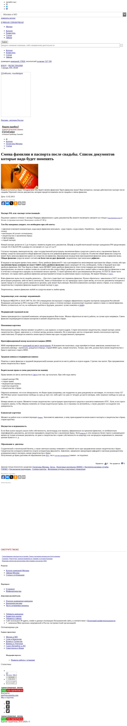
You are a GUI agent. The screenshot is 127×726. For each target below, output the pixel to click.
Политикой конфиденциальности (101, 621)
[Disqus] (63, 515)
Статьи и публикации (15, 575)
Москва (9, 27)
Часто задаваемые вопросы (17, 605)
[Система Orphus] (12, 135)
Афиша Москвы (12, 573)
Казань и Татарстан (14, 641)
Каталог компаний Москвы (17, 570)
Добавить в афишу (14, 618)
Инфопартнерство (13, 591)
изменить (8, 18)
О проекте (10, 589)
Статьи (9, 35)
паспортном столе (114, 218)
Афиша (9, 37)
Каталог (9, 31)
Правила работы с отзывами (23, 660)
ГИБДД (35, 375)
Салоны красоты (39, 469)
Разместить (10, 33)
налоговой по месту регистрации (37, 345)
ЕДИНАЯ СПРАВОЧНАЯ (12, 22)
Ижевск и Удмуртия (14, 644)
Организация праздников (20, 469)
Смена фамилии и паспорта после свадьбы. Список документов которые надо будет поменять (31, 556)
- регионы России (12, 120)
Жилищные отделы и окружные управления (66, 469)
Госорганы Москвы (14, 144)
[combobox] (63, 14)
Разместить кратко (13, 616)
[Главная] (6, 139)
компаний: (18, 61)
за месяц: (44, 61)
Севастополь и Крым (15, 648)
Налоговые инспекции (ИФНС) (69, 467)
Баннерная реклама (14, 603)
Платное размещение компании (19, 601)
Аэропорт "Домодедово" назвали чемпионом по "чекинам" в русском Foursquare (27, 559)
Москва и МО (12, 637)
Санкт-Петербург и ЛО (16, 646)
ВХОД (3, 66)
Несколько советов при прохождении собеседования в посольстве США (24, 561)
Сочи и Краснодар (14, 639)
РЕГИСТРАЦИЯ (15, 66)
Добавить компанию (14, 614)
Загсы (52, 467)
